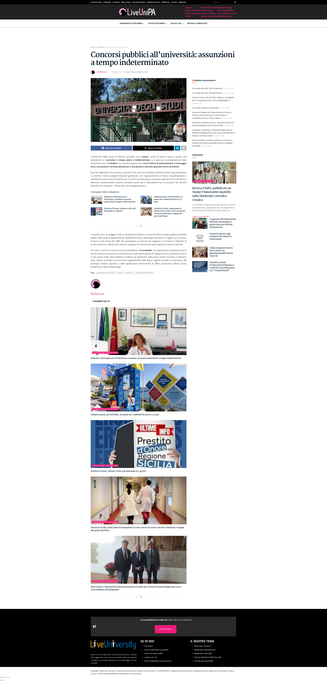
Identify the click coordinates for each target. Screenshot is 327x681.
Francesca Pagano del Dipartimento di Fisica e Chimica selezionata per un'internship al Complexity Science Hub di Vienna (212, 115)
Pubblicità (165, 2)
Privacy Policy (136, 674)
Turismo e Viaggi (224, 7)
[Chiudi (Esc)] (1, 677)
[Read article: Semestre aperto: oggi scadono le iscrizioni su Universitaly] (200, 237)
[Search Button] (234, 2)
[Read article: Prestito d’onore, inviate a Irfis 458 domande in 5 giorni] (96, 211)
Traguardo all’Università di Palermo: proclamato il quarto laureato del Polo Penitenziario (222, 223)
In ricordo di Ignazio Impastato (205, 108)
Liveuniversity (96, 2)
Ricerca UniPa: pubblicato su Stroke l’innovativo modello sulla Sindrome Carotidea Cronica (211, 194)
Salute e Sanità (207, 10)
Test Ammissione (138, 2)
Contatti (174, 2)
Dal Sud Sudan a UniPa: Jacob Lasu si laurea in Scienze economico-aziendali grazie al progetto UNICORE (212, 143)
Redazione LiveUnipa (203, 653)
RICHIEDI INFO (166, 629)
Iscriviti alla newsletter (203, 661)
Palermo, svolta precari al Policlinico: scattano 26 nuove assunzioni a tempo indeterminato (119, 199)
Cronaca (188, 7)
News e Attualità (192, 10)
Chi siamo (148, 646)
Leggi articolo (200, 216)
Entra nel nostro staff (153, 653)
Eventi (187, 16)
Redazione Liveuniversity (204, 649)
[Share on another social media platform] (183, 148)
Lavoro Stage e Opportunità (117, 47)
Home (93, 47)
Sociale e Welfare (208, 13)
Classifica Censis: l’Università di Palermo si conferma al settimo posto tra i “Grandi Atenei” (222, 266)
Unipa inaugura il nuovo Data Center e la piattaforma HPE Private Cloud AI (221, 252)
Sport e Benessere (225, 10)
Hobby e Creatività (209, 16)
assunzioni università (105, 273)
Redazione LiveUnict (202, 646)
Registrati (182, 2)
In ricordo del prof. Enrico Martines (207, 88)
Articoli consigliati (197, 23)
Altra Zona (101, 47)
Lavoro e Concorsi (193, 13)
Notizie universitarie (205, 80)
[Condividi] (4, 677)
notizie (120, 273)
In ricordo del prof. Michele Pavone (207, 93)
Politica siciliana (224, 16)
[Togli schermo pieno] (6, 677)
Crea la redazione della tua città (207, 657)
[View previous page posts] (136, 226)
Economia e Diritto (209, 7)
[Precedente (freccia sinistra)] (1, 680)
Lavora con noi (150, 657)
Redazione (102, 72)
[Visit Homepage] (138, 12)
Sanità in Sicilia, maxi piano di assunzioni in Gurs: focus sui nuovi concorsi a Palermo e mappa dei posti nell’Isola (169, 212)
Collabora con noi (153, 2)
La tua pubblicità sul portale (156, 649)
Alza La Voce (126, 2)
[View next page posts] (141, 226)
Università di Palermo (131, 23)
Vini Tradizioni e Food (226, 13)
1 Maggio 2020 (116, 72)
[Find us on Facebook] (210, 2)
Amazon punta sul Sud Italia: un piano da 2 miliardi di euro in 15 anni (168, 199)
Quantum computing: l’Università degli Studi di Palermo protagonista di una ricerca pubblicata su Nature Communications (213, 133)
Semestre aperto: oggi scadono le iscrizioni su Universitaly (220, 236)
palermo (129, 273)
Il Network (107, 2)
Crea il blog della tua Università (157, 661)
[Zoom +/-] (9, 677)
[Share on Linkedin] (177, 148)
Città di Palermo (156, 23)
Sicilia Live (176, 23)
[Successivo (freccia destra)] (4, 680)
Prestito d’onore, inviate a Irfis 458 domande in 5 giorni (120, 210)
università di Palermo (144, 273)
